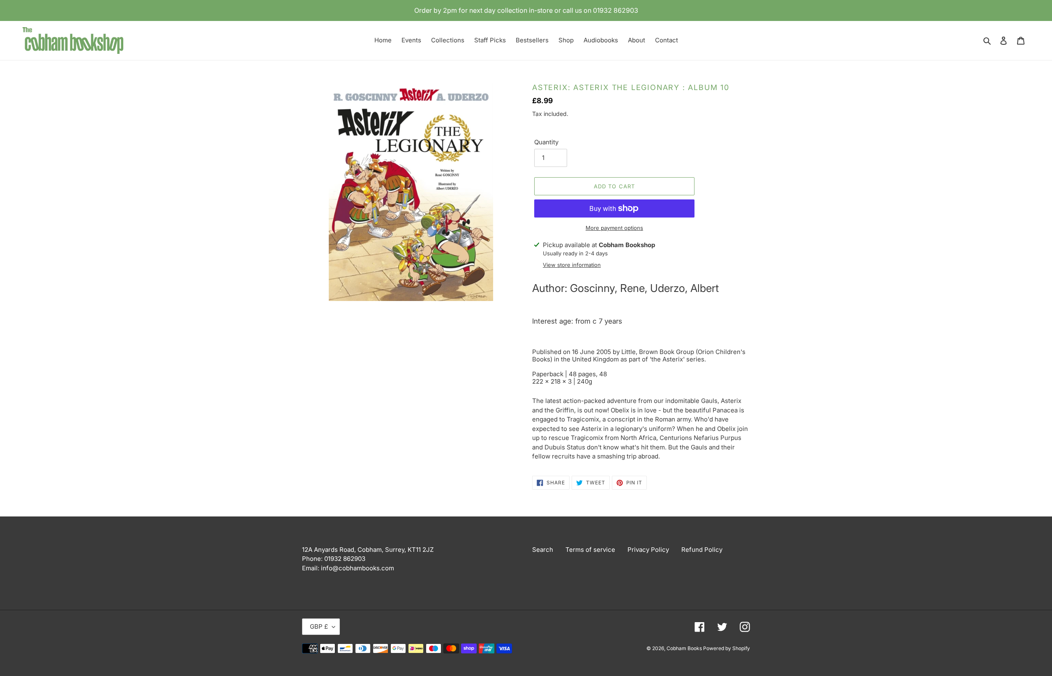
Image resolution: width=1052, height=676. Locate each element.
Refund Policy (701, 549)
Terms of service (590, 549)
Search (542, 549)
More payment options (614, 228)
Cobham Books (685, 648)
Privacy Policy (648, 549)
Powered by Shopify (726, 648)
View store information (572, 265)
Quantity (546, 142)
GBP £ (319, 626)
